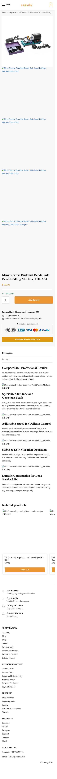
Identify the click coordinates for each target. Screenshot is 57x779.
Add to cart (33, 300)
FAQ (4, 640)
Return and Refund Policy (12, 676)
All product (12, 13)
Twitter (5, 727)
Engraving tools (8, 701)
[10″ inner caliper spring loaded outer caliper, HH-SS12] (25, 531)
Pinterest (5, 734)
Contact (5, 643)
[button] (50, 5)
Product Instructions (10, 651)
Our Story (6, 633)
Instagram (6, 730)
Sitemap (5, 712)
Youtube (5, 737)
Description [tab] (7, 353)
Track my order (8, 647)
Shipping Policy (8, 680)
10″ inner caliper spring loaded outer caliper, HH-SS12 (24, 559)
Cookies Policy (8, 669)
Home (4, 13)
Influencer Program (9, 654)
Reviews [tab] (5, 359)
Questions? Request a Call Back (27, 339)
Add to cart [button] (25, 570)
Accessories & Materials (11, 709)
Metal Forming (8, 698)
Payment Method (8, 687)
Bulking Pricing (8, 658)
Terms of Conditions (10, 683)
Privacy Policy (8, 672)
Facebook (6, 723)
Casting (5, 705)
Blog (4, 636)
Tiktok (4, 741)
